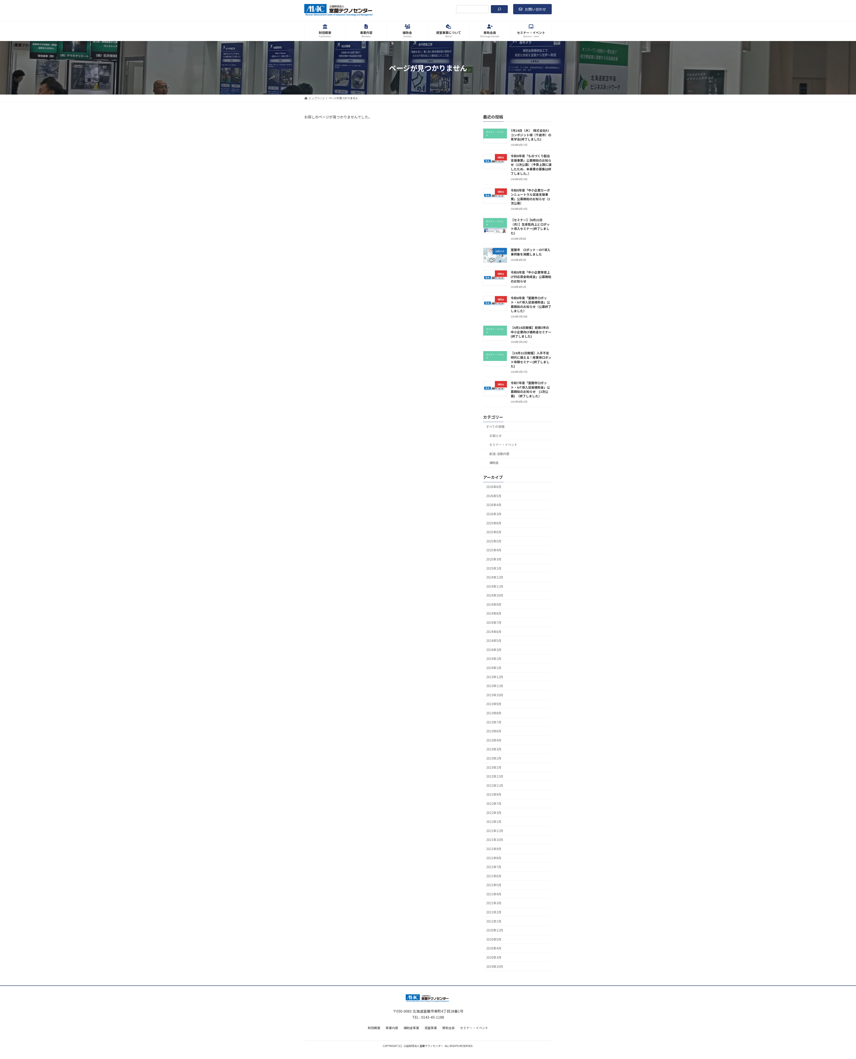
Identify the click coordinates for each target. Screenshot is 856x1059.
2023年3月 (493, 749)
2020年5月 (493, 939)
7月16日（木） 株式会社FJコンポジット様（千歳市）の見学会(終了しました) (531, 134)
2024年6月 (493, 631)
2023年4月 (493, 740)
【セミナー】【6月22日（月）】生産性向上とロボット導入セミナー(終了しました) (530, 226)
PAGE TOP (834, 1023)
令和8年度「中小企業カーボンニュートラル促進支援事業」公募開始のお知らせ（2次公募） (530, 197)
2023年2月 (493, 758)
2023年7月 (493, 722)
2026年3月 (493, 514)
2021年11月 (494, 830)
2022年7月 (493, 803)
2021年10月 (494, 840)
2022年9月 (493, 794)
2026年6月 (493, 486)
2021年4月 (493, 894)
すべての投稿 (495, 426)
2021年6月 (493, 876)
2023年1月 (493, 767)
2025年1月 (493, 568)
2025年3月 (493, 559)
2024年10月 (494, 595)
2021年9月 (493, 849)
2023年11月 (494, 686)
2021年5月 (493, 885)
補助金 (494, 463)
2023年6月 (493, 731)
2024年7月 (493, 622)
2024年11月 (494, 586)
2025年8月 (493, 523)
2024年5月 (493, 640)
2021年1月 (493, 921)
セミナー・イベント (503, 444)
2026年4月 (493, 505)
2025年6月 (493, 532)
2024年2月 (493, 659)
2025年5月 (493, 541)
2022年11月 (494, 785)
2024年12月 (494, 577)
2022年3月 (493, 812)
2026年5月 (493, 496)
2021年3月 (493, 903)
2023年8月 (493, 713)
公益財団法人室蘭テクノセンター (423, 1046)
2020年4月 (493, 948)
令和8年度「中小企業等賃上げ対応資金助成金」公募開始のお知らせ (531, 276)
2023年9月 (493, 704)
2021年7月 (493, 867)
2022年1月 (493, 821)
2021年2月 (493, 912)
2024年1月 (493, 667)
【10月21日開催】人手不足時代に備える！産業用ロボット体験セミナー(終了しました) (531, 360)
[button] (532, 9)
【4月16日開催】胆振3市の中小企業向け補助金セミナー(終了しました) (531, 331)
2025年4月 (493, 550)
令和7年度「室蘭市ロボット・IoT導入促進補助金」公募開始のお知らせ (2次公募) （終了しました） (530, 389)
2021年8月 (493, 858)
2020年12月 (494, 930)
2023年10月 (494, 695)
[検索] (499, 9)
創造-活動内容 (499, 453)
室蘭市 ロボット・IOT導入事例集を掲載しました (530, 251)
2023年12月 (494, 677)
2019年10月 (494, 966)
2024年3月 (493, 649)
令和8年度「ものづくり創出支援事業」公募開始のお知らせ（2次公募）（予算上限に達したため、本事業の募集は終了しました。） (531, 164)
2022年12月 (494, 776)
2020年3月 (493, 957)
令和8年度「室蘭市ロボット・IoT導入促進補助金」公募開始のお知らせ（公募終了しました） (531, 304)
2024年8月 (493, 613)
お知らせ (495, 435)
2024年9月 (493, 604)
